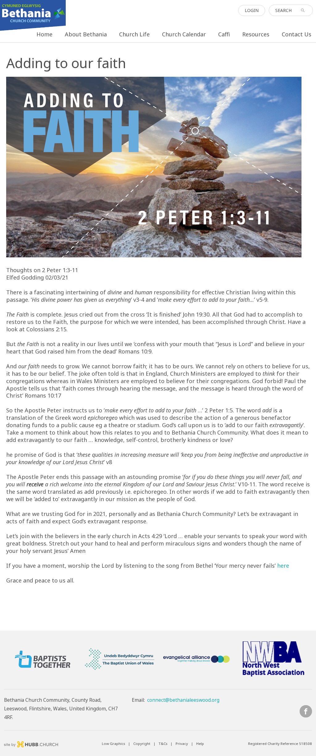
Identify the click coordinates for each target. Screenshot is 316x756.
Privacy (182, 743)
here (283, 565)
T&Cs (163, 743)
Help (200, 743)
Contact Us (296, 34)
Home (44, 34)
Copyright (141, 743)
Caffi (224, 34)
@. (183, 700)
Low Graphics (113, 743)
